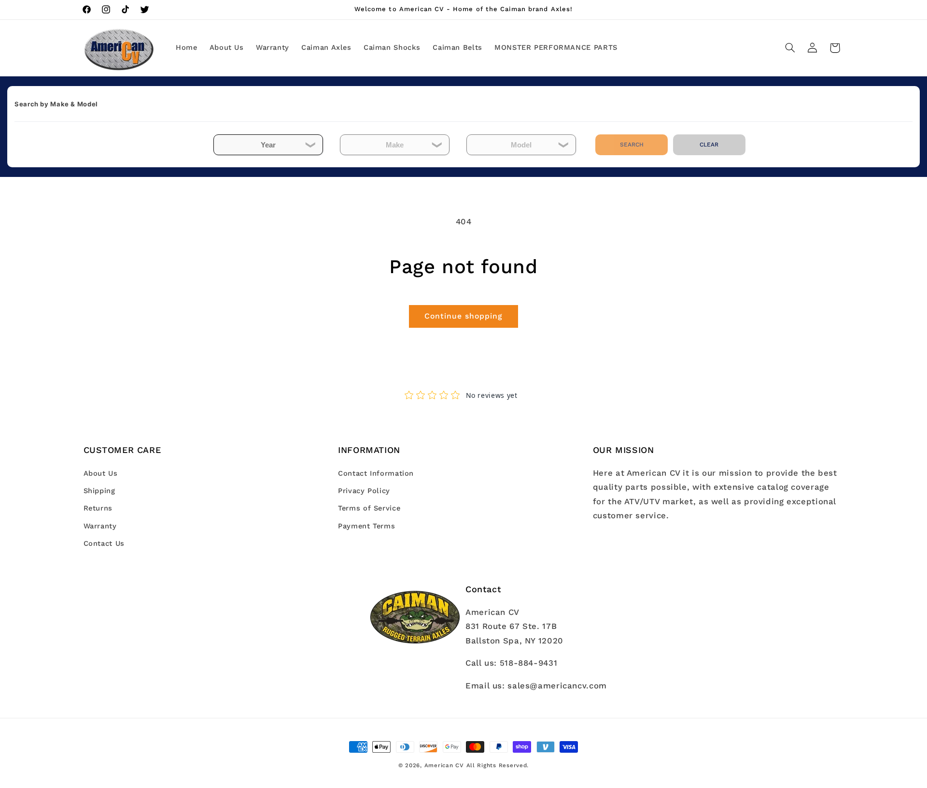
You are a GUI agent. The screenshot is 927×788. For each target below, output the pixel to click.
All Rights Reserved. (497, 765)
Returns (98, 508)
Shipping (99, 490)
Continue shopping (463, 316)
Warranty (100, 526)
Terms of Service (369, 508)
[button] (790, 48)
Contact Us (104, 543)
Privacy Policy (364, 490)
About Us (101, 473)
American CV (444, 765)
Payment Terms (366, 526)
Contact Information (376, 473)
